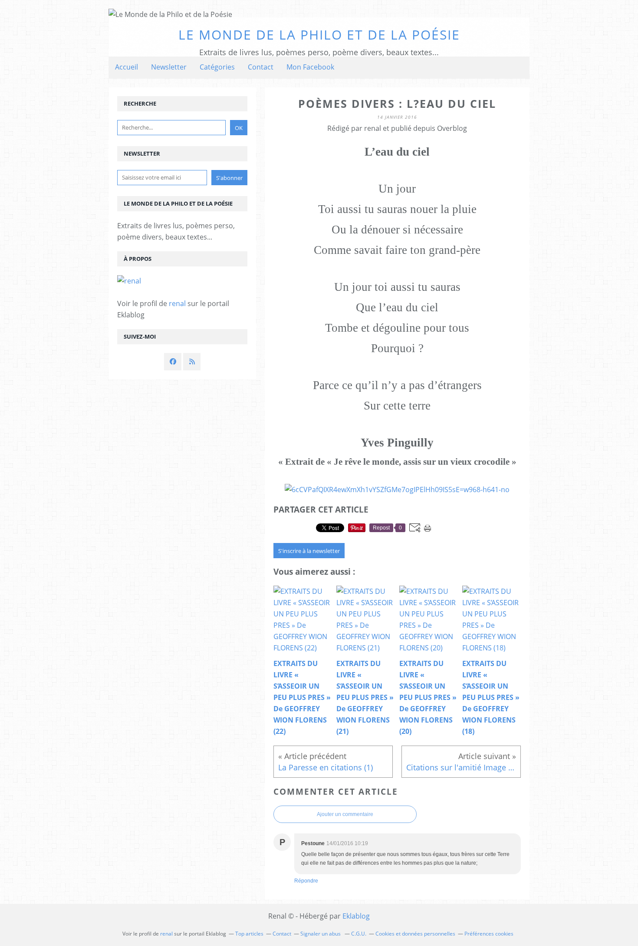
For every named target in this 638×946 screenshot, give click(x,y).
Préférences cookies (488, 933)
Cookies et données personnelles (415, 933)
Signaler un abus (321, 933)
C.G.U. (358, 933)
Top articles (249, 933)
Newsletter (169, 67)
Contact (260, 67)
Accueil (126, 67)
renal (177, 303)
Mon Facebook (310, 67)
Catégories (217, 67)
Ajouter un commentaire (345, 814)
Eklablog (356, 916)
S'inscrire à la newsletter (309, 551)
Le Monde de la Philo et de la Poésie (319, 34)
